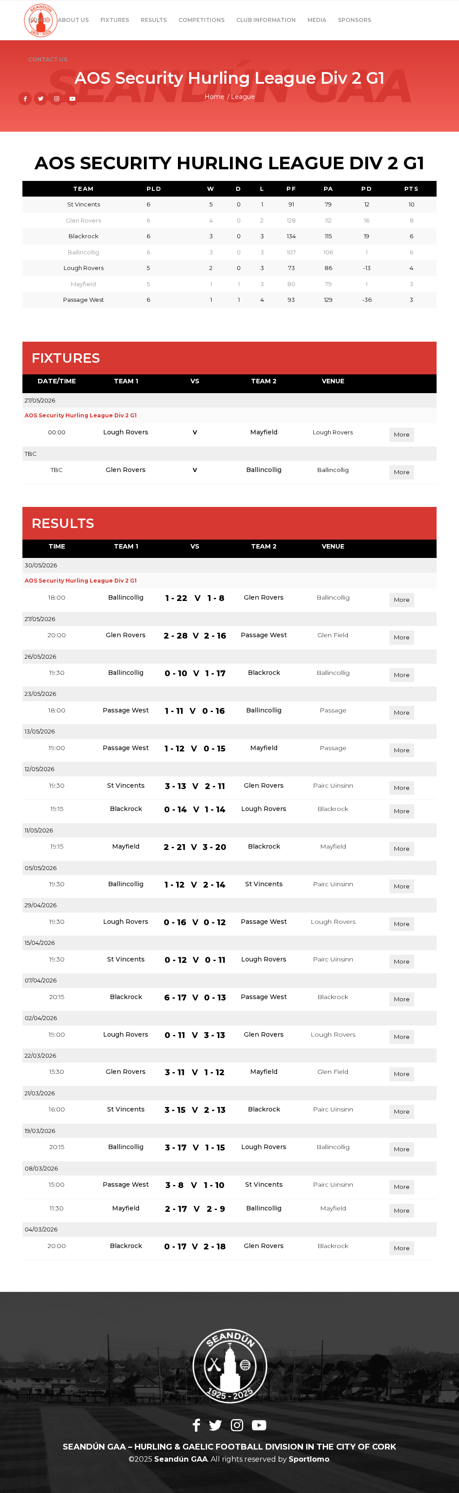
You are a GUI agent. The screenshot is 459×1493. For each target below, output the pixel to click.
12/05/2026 (39, 768)
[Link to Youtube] (72, 98)
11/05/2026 (39, 830)
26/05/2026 (40, 656)
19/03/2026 (40, 1130)
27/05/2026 (40, 400)
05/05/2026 (40, 867)
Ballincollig (263, 470)
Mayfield (263, 432)
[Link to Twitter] (41, 98)
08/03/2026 (41, 1168)
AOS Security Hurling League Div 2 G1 (81, 415)
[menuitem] (37, 20)
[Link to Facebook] (25, 98)
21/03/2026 (40, 1093)
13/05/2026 (40, 731)
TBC (31, 453)
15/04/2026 (40, 942)
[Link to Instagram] (56, 98)
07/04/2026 (40, 980)
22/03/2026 (40, 1055)
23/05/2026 (40, 693)
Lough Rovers (125, 432)
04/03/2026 (41, 1229)
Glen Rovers (126, 470)
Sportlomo (309, 1459)
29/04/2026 (40, 905)
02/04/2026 (41, 1017)
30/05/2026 (41, 565)
